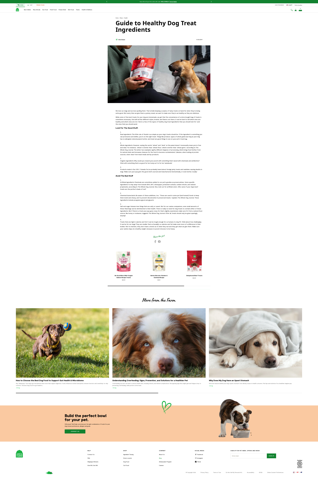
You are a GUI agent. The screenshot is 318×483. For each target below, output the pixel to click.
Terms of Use (217, 472)
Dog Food (126, 461)
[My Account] (296, 10)
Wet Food (71, 9)
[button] (292, 10)
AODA (260, 472)
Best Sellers (27, 9)
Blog (160, 458)
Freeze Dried (62, 9)
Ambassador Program (165, 461)
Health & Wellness (87, 9)
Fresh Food (40, 5)
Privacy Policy (204, 472)
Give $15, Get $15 (92, 465)
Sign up (271, 456)
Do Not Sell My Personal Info (234, 472)
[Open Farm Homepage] (17, 9)
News (121, 18)
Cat (31, 5)
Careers (161, 465)
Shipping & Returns (92, 461)
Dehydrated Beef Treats (194, 275)
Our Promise (279, 5)
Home (117, 18)
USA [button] (289, 5)
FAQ (88, 458)
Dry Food (45, 9)
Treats (78, 9)
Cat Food (126, 465)
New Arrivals (36, 9)
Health (126, 18)
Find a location (298, 5)
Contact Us (90, 454)
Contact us (75, 431)
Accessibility (250, 472)
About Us (162, 454)
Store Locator (127, 458)
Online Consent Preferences (275, 472)
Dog (21, 5)
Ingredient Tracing (128, 454)
